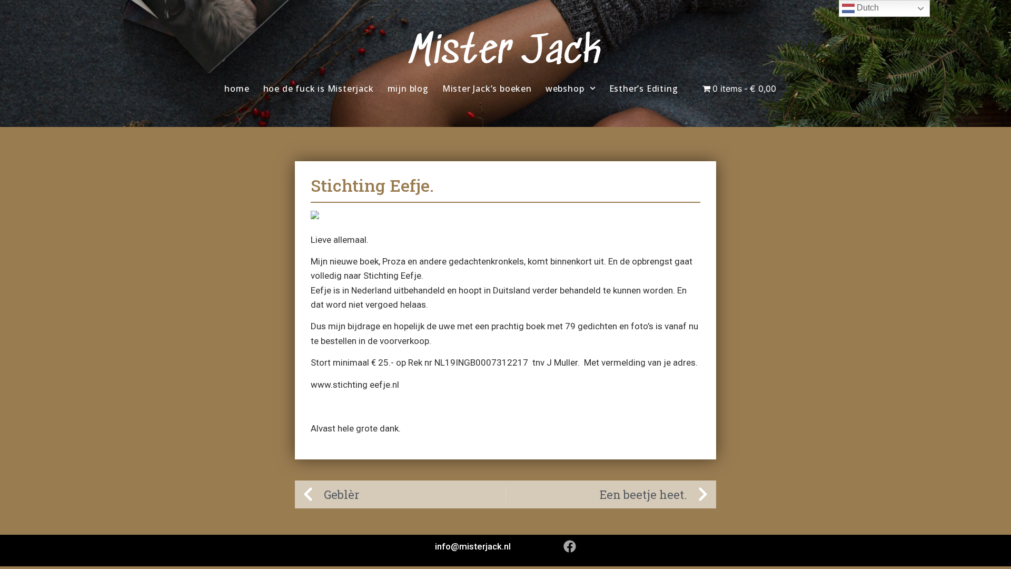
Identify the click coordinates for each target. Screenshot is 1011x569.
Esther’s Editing (643, 88)
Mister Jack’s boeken (487, 88)
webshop (565, 88)
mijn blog (408, 88)
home (236, 88)
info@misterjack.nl (473, 546)
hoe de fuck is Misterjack (318, 88)
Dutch (867, 7)
